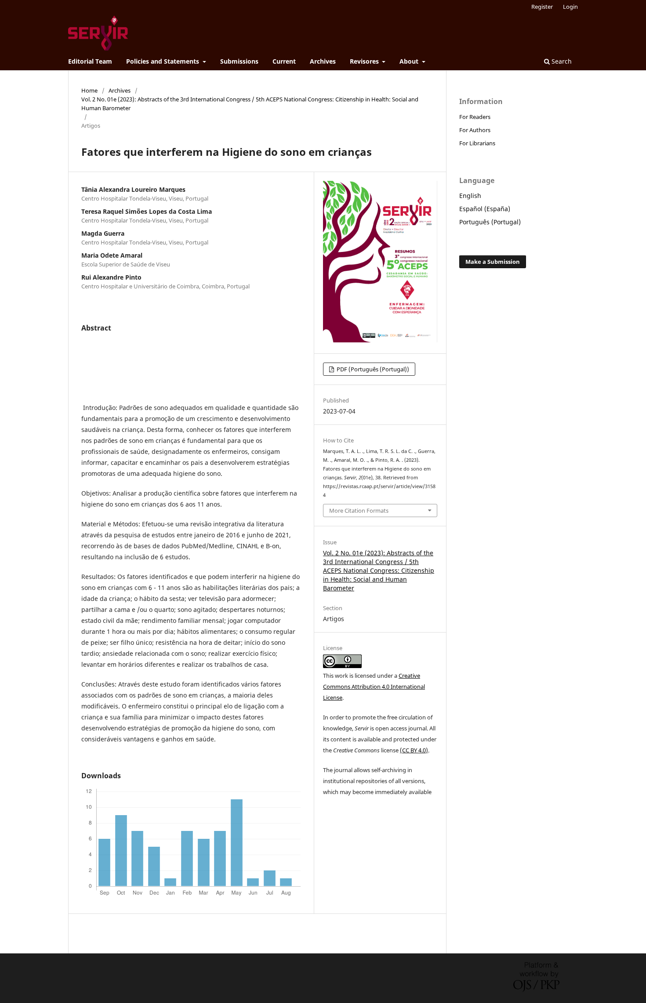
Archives (323, 61)
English (470, 195)
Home (89, 90)
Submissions (239, 61)
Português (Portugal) (490, 222)
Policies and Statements (163, 61)
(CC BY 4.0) (414, 750)
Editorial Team (90, 61)
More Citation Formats (358, 510)
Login (570, 7)
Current (284, 61)
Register (542, 7)
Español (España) (484, 209)
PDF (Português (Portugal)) (372, 369)
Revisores (365, 61)
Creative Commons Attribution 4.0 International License (374, 686)
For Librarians (477, 143)
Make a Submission (492, 262)
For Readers (474, 117)
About (409, 61)
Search (561, 61)
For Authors (474, 130)
